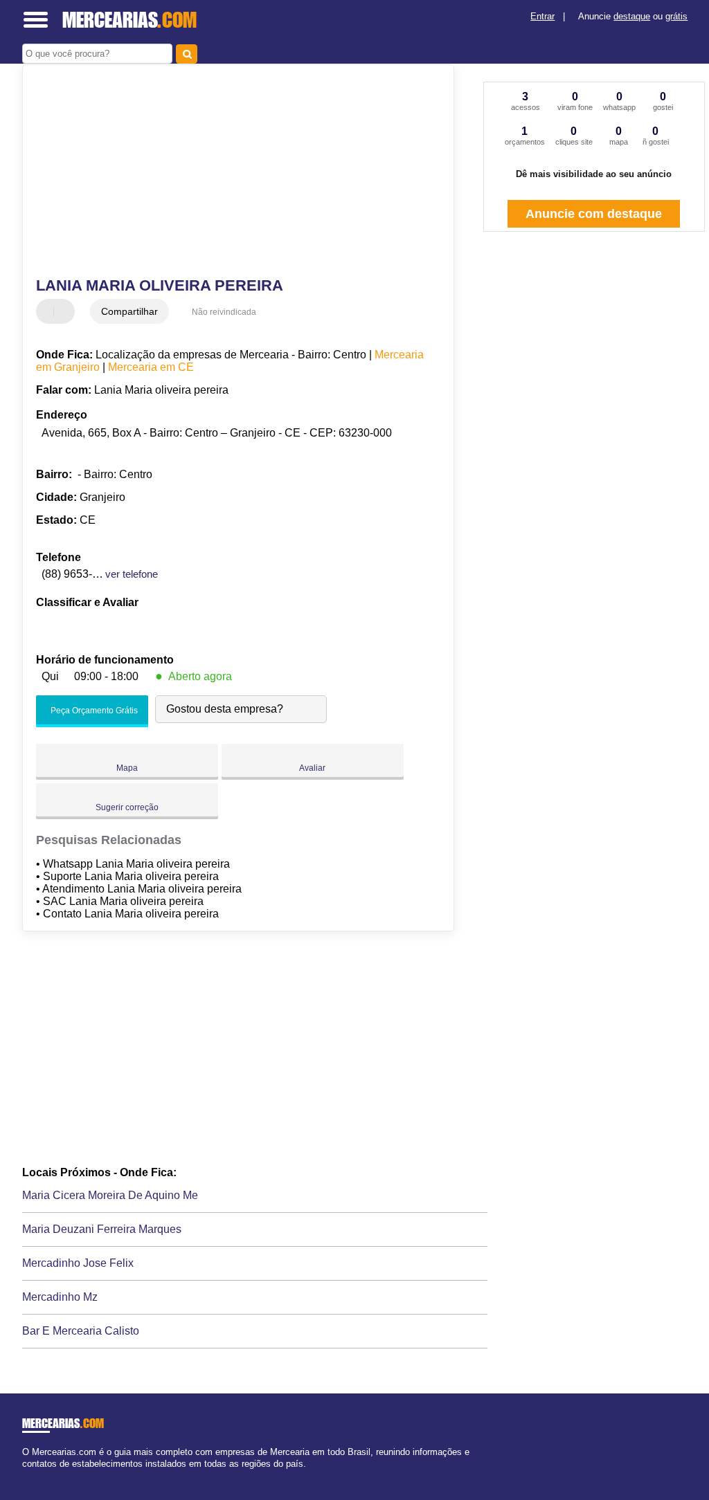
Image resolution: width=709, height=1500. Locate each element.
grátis (676, 16)
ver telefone (131, 574)
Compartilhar (129, 311)
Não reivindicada (224, 312)
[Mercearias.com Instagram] (38, 1475)
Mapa (127, 768)
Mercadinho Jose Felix (78, 1263)
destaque (631, 16)
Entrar (542, 16)
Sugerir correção (127, 807)
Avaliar (312, 768)
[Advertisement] (230, 172)
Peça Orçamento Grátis (93, 710)
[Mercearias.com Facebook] (25, 1475)
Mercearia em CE (151, 367)
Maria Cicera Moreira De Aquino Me (110, 1195)
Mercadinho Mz (60, 1297)
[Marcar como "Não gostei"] (66, 311)
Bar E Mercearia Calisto (80, 1331)
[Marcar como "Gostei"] (48, 311)
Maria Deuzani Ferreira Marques (101, 1229)
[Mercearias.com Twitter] (31, 1475)
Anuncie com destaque (594, 214)
